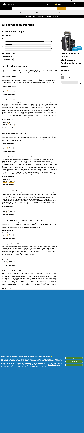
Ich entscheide (74, 365)
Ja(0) (5, 91)
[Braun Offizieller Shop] (8, 4)
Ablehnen (74, 361)
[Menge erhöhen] (69, 77)
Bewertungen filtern (7, 56)
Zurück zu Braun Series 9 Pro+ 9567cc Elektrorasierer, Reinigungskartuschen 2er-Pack (24, 20)
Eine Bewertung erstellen (8, 53)
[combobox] (35, 4)
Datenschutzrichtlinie (49, 363)
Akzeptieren (74, 358)
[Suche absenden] (47, 4)
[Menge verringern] (62, 77)
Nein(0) (12, 91)
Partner (34, 359)
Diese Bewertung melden (8, 94)
